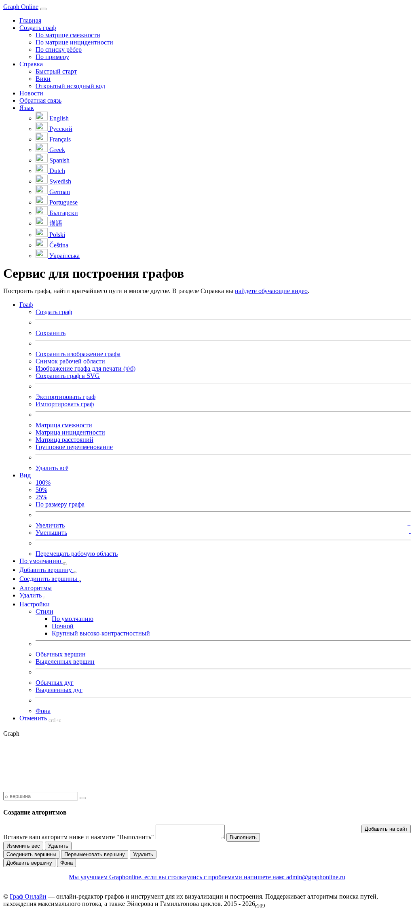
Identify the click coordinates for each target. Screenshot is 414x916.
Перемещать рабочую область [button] (77, 553)
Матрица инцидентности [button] (70, 432)
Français (59, 139)
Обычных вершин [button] (61, 654)
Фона (66, 863)
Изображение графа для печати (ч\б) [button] (85, 368)
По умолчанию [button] (72, 618)
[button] (26, 304)
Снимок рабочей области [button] (70, 361)
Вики (43, 78)
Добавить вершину (29, 863)
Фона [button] (43, 710)
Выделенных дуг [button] (59, 689)
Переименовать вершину (94, 854)
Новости (31, 93)
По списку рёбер (59, 49)
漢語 (55, 223)
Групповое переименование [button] (74, 446)
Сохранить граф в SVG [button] (68, 375)
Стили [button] (44, 611)
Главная (30, 20)
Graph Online (20, 6)
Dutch (56, 170)
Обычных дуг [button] (55, 682)
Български (63, 212)
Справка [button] (31, 64)
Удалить (58, 846)
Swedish (59, 181)
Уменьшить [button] (51, 532)
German (59, 191)
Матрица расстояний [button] (64, 439)
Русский (60, 128)
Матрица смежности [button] (64, 425)
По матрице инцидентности (74, 42)
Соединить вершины (31, 854)
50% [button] (41, 489)
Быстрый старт (56, 71)
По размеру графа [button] (60, 504)
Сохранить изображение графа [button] (78, 353)
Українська (64, 255)
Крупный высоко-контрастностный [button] (101, 633)
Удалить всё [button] (52, 467)
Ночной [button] (63, 626)
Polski (56, 234)
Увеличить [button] (50, 525)
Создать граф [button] (37, 27)
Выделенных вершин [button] (65, 661)
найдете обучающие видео (271, 290)
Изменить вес (23, 846)
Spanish (59, 160)
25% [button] (41, 497)
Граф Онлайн (28, 896)
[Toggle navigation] (43, 9)
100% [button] (43, 482)
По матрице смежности (68, 35)
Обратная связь (40, 100)
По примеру (52, 56)
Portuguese (63, 202)
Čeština (58, 245)
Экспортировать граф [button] (65, 396)
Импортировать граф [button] (65, 404)
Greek (56, 149)
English (58, 118)
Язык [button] (26, 107)
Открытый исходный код (70, 85)
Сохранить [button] (50, 332)
